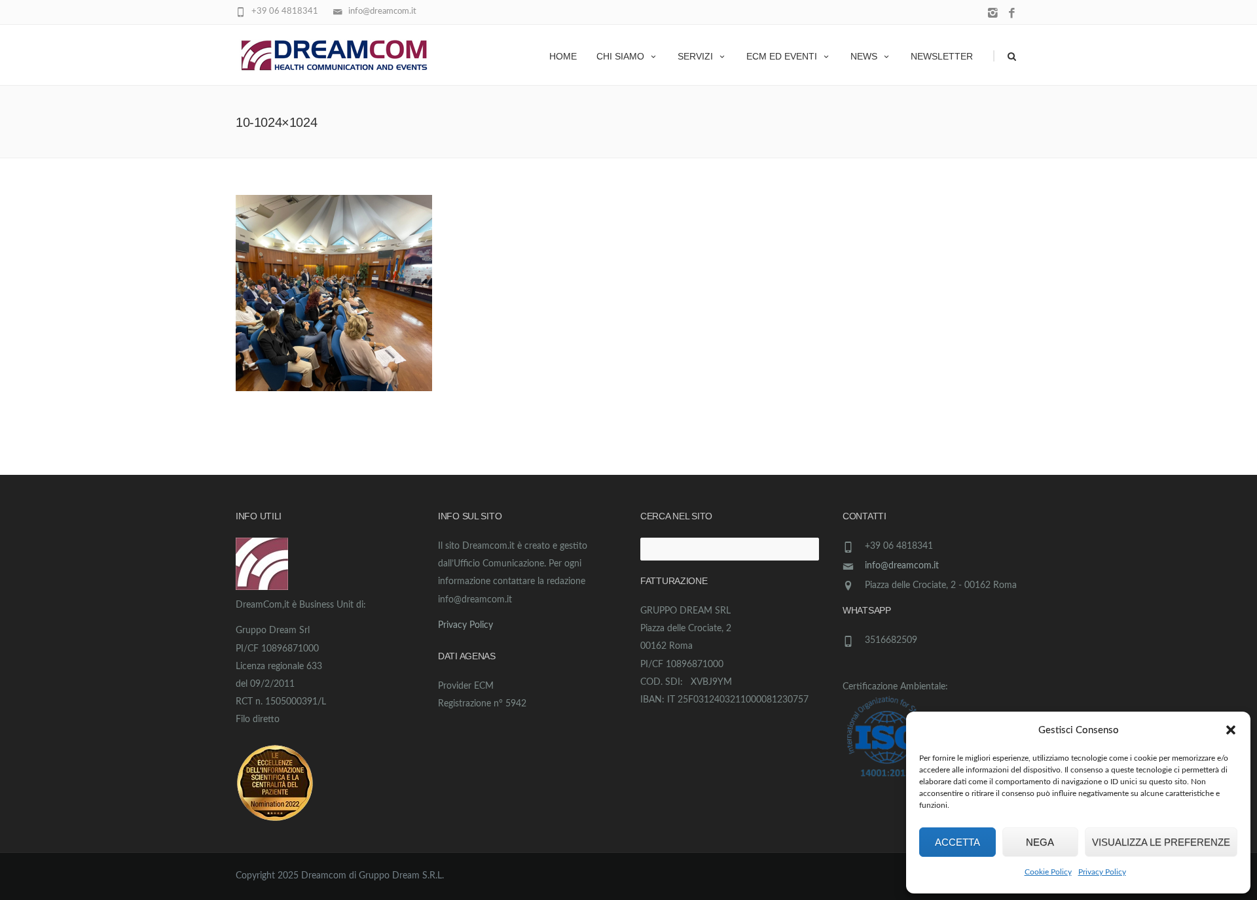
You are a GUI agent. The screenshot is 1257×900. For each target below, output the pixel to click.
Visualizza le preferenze (1161, 842)
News (863, 56)
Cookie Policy (1048, 872)
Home (563, 56)
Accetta (957, 842)
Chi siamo (620, 56)
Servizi (695, 56)
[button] (1230, 729)
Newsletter (942, 56)
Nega (1040, 842)
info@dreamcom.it (902, 565)
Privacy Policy (1102, 872)
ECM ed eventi (781, 56)
